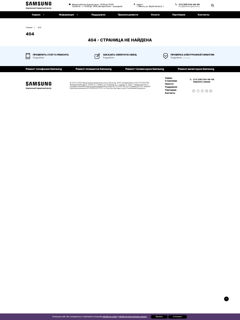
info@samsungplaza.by (189, 6)
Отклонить (177, 317)
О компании (171, 81)
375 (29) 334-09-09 (189, 4)
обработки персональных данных (133, 317)
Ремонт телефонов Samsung (44, 69)
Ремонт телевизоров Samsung (144, 69)
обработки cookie (110, 317)
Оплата (155, 14)
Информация (66, 14)
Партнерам (170, 90)
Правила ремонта (128, 14)
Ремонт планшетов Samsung (94, 69)
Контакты (203, 14)
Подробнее (176, 58)
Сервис (168, 78)
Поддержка (98, 14)
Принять (159, 317)
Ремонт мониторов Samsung (196, 69)
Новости (169, 84)
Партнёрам (178, 14)
